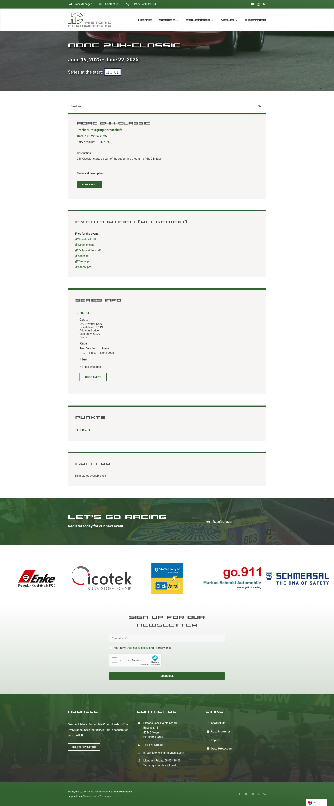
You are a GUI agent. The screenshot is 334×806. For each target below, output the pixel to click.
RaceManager (83, 4)
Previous (76, 106)
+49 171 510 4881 (154, 745)
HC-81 (84, 313)
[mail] (264, 4)
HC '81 (112, 72)
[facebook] (246, 4)
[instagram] (258, 4)
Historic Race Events (96, 791)
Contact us (111, 4)
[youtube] (252, 4)
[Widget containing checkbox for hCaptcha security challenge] (135, 660)
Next (260, 106)
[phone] (264, 794)
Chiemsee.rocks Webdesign (97, 796)
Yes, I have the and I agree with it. (142, 647)
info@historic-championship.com (163, 752)
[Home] (92, 20)
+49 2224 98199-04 (144, 4)
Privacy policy (139, 647)
